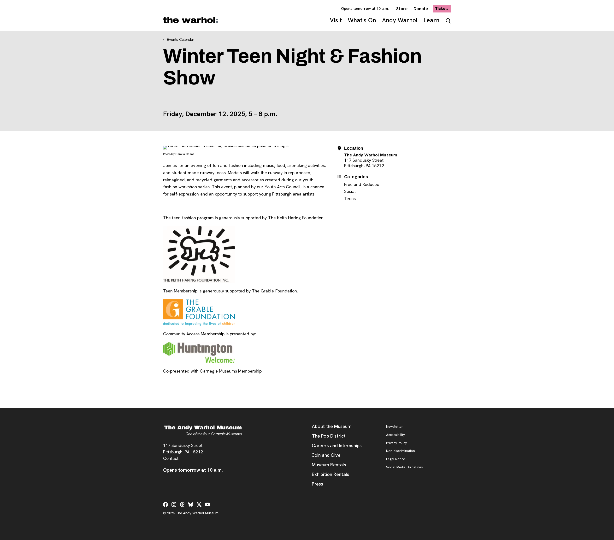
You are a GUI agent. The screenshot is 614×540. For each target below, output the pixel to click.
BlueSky (190, 504)
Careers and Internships (337, 445)
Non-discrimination (400, 451)
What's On (362, 20)
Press (317, 483)
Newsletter (394, 427)
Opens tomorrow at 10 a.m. (365, 8)
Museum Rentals (329, 464)
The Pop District (329, 435)
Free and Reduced (361, 184)
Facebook (165, 504)
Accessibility (395, 435)
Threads (182, 504)
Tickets (443, 8)
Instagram (173, 504)
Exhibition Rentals (330, 474)
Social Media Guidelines (404, 467)
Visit (336, 20)
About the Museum (331, 426)
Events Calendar (180, 39)
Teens (350, 198)
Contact (170, 458)
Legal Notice (395, 459)
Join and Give (326, 455)
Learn (431, 20)
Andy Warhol (400, 20)
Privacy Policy (396, 443)
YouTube (207, 504)
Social (350, 191)
